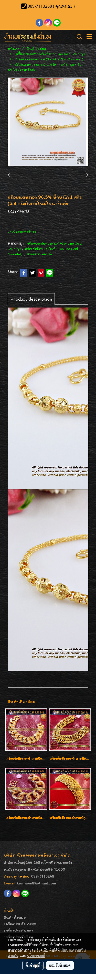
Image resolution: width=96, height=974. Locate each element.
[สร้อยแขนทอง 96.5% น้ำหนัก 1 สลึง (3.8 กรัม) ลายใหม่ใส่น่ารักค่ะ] (48, 122)
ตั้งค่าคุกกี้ (33, 965)
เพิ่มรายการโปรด (24, 232)
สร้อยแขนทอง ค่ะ (39, 254)
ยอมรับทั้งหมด (60, 965)
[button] (78, 37)
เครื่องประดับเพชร (20, 923)
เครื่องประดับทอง (18, 930)
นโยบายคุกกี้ (36, 955)
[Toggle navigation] (89, 36)
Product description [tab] (31, 299)
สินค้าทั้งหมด (15, 917)
